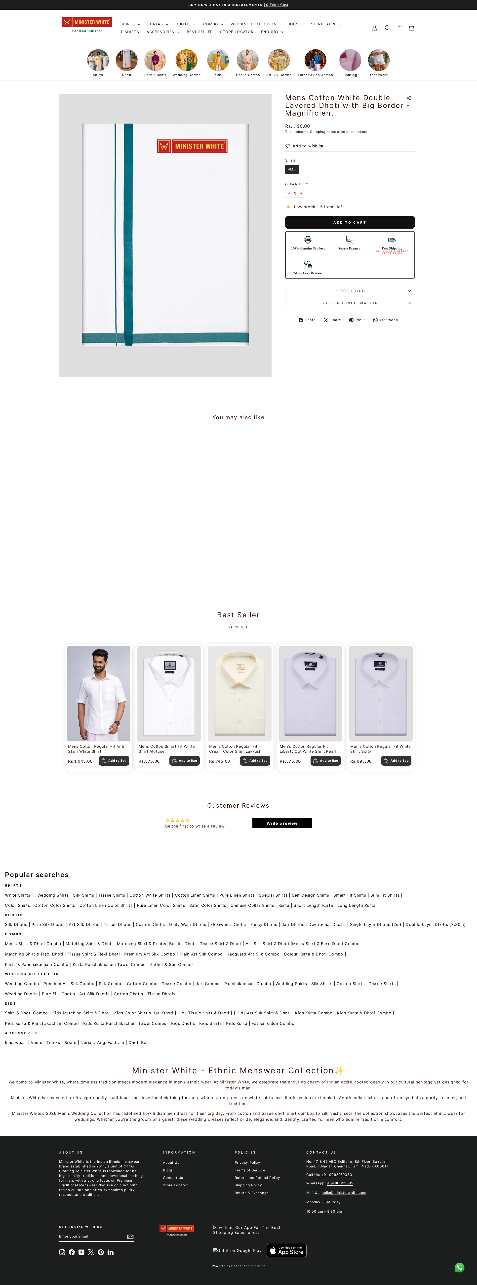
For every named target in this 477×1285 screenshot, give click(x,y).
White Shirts (17, 895)
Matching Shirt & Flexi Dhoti (34, 954)
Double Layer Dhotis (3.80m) (436, 924)
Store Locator (236, 32)
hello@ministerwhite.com (344, 1193)
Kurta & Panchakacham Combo (37, 964)
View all (238, 627)
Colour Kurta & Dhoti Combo (313, 954)
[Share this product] (409, 98)
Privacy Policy (247, 1162)
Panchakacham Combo (247, 983)
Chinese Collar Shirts (252, 905)
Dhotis (184, 24)
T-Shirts (129, 32)
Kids (294, 24)
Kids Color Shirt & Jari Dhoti (143, 1012)
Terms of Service (250, 1170)
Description (350, 291)
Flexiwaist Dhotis (228, 924)
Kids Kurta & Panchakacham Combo (42, 1023)
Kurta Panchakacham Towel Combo (109, 964)
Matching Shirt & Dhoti (89, 943)
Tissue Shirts (111, 895)
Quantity (297, 184)
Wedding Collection (254, 24)
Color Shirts (17, 905)
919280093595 (340, 1183)
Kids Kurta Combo (314, 1012)
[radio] (292, 169)
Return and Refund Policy (257, 1178)
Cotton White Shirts (149, 895)
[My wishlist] (399, 28)
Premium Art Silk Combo (149, 954)
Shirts (128, 24)
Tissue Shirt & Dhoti (220, 943)
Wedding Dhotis (21, 993)
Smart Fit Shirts (349, 895)
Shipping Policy (248, 1185)
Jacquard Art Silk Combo (253, 954)
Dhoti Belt (139, 1042)
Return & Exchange (252, 1193)
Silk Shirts (83, 895)
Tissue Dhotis (117, 924)
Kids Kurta (236, 1023)
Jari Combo (208, 983)
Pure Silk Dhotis (48, 924)
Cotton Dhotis (150, 924)
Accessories (161, 32)
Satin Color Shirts (207, 905)
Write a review (282, 823)
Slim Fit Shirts (384, 895)
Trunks (53, 1042)
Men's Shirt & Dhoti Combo (33, 943)
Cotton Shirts (350, 983)
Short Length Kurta (313, 905)
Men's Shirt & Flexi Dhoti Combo (326, 943)
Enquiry (270, 32)
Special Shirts (273, 895)
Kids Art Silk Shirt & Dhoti (264, 1012)
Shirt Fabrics (326, 24)
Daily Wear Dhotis (187, 924)
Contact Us (173, 1178)
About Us (171, 1162)
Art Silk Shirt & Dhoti (267, 943)
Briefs (70, 1042)
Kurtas (156, 24)
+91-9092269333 (336, 1175)
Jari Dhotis (293, 924)
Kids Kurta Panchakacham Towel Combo (125, 1023)
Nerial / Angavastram (102, 1042)
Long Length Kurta (356, 905)
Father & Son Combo (171, 964)
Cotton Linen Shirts (195, 895)
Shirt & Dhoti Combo (26, 1012)
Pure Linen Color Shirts (161, 905)
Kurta (283, 905)
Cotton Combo (142, 983)
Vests (36, 1042)
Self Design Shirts (310, 895)
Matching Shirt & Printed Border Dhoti (156, 943)
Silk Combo (111, 983)
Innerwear (15, 1042)
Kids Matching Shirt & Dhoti (81, 1012)
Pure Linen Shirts (237, 895)
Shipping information (350, 303)
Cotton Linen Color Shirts (106, 905)
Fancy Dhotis (264, 924)
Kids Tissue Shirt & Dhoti (203, 1012)
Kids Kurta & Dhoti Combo (364, 1012)
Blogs (168, 1170)
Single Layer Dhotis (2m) (375, 924)
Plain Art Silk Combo (201, 954)
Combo (211, 24)
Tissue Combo (177, 983)
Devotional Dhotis (327, 924)
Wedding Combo (22, 983)
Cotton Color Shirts (54, 905)
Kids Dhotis (183, 1023)
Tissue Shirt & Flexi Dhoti (94, 954)
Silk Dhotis (16, 924)
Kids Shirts (210, 1023)
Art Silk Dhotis (84, 924)
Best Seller (200, 32)
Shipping (317, 132)
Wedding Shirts (53, 895)
